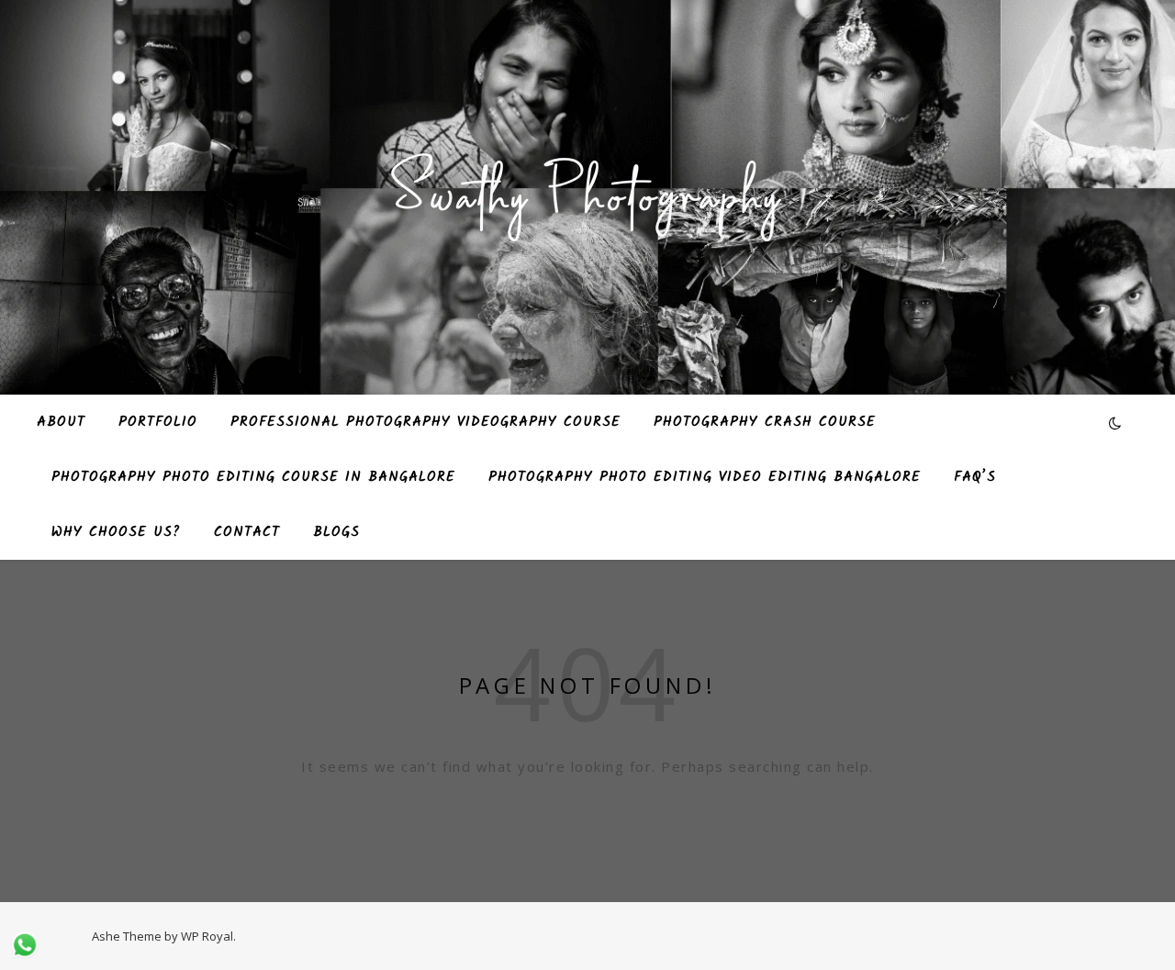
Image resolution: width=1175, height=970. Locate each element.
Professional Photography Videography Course (425, 422)
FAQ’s (975, 477)
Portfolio (157, 422)
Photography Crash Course (765, 422)
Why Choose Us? (116, 532)
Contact (247, 532)
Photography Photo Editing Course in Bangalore (253, 477)
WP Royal (207, 936)
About (61, 422)
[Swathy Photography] (587, 186)
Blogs (336, 532)
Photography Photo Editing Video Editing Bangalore (704, 477)
